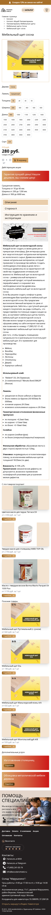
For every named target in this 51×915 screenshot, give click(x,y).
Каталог (29, 10)
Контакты (18, 835)
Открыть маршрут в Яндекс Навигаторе (20, 904)
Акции (36, 831)
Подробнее (9, 765)
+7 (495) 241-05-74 (15, 818)
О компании (25, 831)
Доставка (6, 831)
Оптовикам (7, 835)
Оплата (15, 831)
